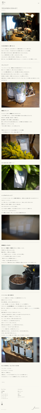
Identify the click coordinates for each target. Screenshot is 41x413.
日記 (19, 394)
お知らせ (19, 395)
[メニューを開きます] (38, 3)
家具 (2, 392)
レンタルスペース (4, 398)
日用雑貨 (3, 391)
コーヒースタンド (4, 394)
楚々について (20, 391)
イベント (19, 392)
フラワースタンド (4, 395)
